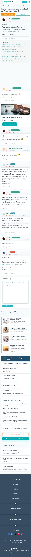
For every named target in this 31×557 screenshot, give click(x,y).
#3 (27, 132)
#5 (27, 166)
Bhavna (7, 252)
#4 (27, 150)
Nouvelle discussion (8, 14)
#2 (27, 90)
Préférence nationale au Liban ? (10, 56)
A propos (15, 494)
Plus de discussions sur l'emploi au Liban (15, 438)
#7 (27, 215)
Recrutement (5, 49)
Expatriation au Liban (7, 54)
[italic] (6, 282)
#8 (27, 239)
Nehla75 (8, 18)
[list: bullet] (17, 282)
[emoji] (15, 282)
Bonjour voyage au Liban (8, 46)
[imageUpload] (13, 282)
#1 (27, 20)
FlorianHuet (9, 88)
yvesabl (7, 164)
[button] (21, 282)
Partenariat (15, 498)
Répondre (13, 38)
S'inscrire (24, 2)
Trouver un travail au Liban (9, 51)
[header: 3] (19, 282)
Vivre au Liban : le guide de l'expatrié (11, 44)
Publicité (15, 489)
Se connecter (18, 2)
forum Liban (5, 264)
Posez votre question (15, 434)
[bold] (4, 282)
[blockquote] (8, 282)
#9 (27, 254)
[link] (10, 282)
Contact (15, 484)
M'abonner (23, 14)
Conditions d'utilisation (15, 542)
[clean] (23, 282)
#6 (27, 194)
